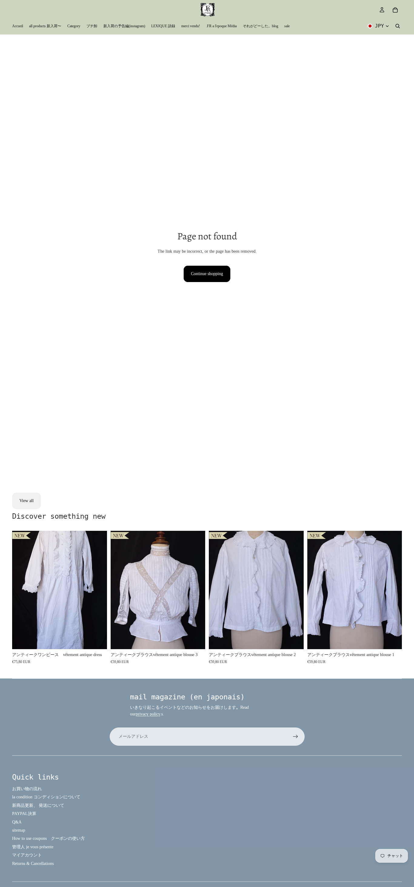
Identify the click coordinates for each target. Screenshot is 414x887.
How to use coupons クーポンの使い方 (48, 838)
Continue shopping (207, 273)
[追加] (97, 639)
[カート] (395, 10)
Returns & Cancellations (33, 863)
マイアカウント (27, 855)
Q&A (17, 822)
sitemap (18, 830)
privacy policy (148, 714)
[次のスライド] (98, 590)
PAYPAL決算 (24, 813)
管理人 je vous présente (32, 847)
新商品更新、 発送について (38, 805)
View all (26, 500)
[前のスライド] (21, 590)
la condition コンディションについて (46, 797)
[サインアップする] (295, 736)
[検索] (397, 26)
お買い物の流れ (27, 789)
